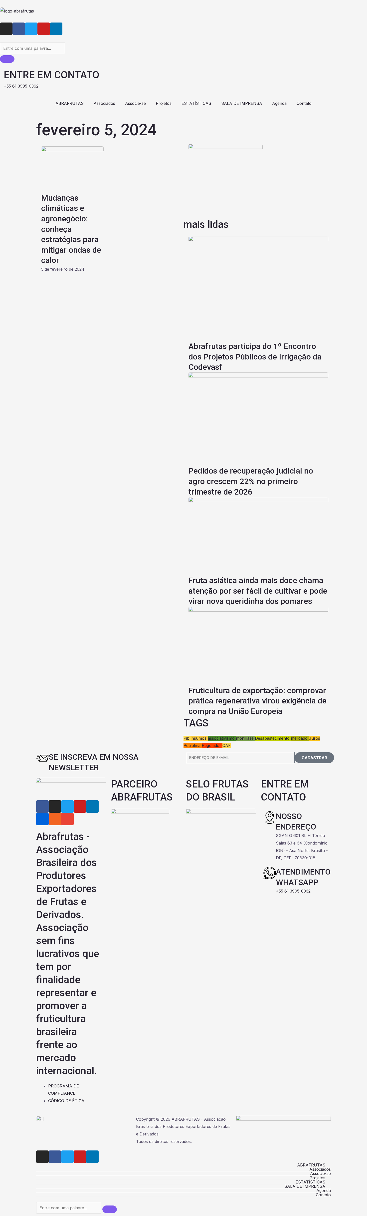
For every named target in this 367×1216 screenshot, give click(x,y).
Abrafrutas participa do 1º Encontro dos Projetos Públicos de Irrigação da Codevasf (255, 356)
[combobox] (32, 48)
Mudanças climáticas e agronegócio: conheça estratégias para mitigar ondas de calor (71, 229)
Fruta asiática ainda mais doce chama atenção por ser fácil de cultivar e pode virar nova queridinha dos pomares (257, 591)
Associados (104, 103)
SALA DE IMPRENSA (241, 103)
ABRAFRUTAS (69, 103)
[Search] (7, 59)
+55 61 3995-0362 (293, 891)
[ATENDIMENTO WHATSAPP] (269, 873)
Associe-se (135, 103)
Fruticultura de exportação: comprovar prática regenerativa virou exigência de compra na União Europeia (257, 701)
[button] (183, 1165)
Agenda (279, 103)
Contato (304, 103)
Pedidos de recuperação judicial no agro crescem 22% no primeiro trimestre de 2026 (250, 481)
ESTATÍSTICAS (196, 103)
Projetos (164, 103)
